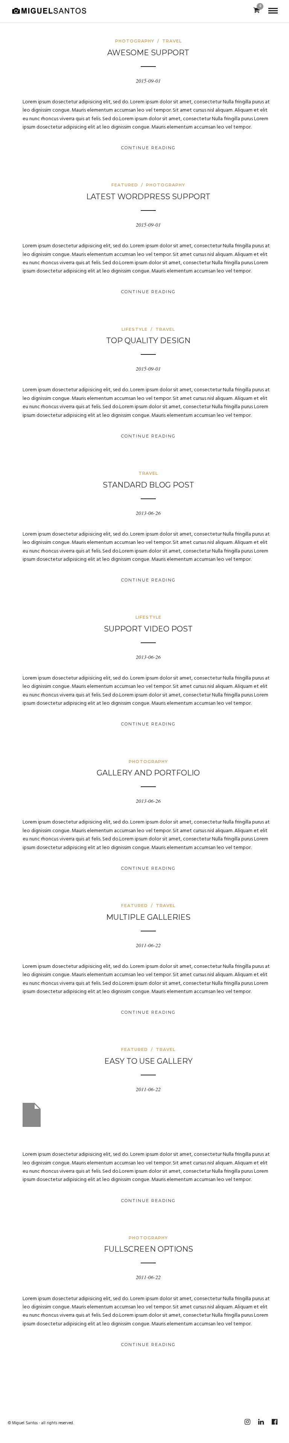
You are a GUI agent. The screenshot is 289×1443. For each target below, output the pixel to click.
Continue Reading (148, 147)
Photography (134, 41)
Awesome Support (148, 52)
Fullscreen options (148, 1249)
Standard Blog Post (148, 484)
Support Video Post (148, 628)
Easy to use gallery (148, 1061)
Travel (172, 41)
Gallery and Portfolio (148, 772)
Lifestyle (135, 329)
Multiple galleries (148, 917)
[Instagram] (247, 1422)
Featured (124, 185)
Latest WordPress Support (148, 196)
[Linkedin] (261, 1422)
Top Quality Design (148, 340)
